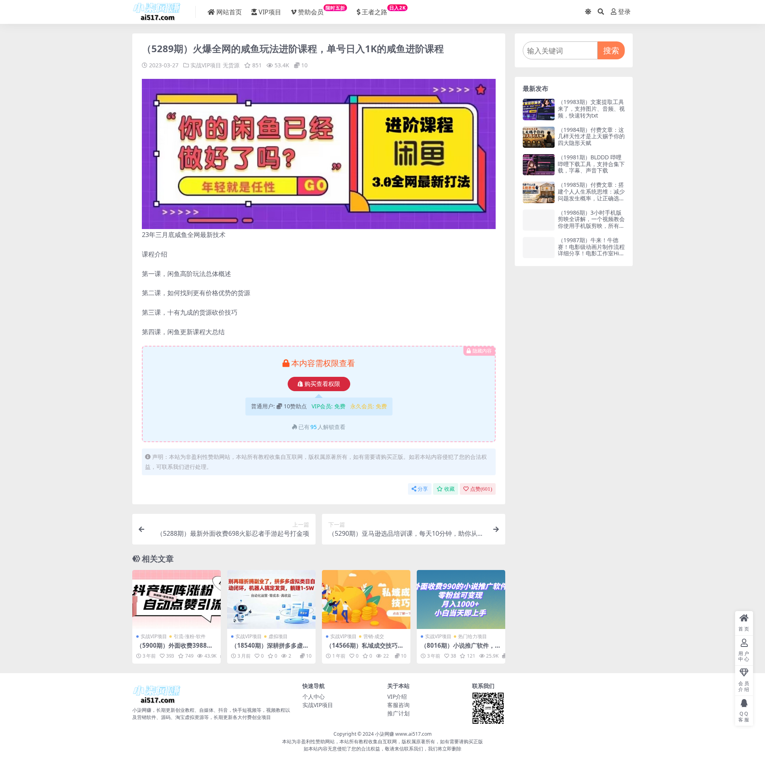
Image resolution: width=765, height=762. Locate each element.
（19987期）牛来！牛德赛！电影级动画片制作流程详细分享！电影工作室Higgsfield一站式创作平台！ (591, 250)
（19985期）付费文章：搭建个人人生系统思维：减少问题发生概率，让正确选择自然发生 (591, 194)
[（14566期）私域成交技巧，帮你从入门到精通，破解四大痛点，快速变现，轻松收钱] (366, 599)
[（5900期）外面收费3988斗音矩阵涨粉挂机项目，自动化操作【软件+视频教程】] (176, 599)
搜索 (611, 50)
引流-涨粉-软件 (190, 636)
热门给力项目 (472, 636)
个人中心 (313, 696)
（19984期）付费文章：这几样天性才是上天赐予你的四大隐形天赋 (591, 136)
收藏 (449, 489)
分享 (423, 489)
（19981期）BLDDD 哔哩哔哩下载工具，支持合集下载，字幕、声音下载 (591, 163)
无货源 (231, 65)
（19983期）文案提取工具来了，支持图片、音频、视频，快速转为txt (591, 108)
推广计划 (398, 713)
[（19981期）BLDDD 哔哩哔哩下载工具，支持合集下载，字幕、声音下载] (539, 164)
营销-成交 (373, 636)
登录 (624, 11)
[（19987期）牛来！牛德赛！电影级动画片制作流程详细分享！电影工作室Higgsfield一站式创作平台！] (539, 247)
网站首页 (229, 12)
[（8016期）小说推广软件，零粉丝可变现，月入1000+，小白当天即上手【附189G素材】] (461, 599)
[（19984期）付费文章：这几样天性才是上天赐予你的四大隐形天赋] (539, 137)
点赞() (481, 489)
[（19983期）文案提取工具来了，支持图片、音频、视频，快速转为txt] (539, 109)
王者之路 (384, 10)
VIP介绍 (397, 696)
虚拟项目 (278, 636)
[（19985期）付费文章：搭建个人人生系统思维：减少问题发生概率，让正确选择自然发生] (539, 192)
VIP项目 (270, 12)
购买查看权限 (322, 384)
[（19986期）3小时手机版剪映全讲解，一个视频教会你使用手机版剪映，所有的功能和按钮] (539, 220)
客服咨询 (398, 705)
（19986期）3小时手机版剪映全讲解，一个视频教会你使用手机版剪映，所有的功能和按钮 (591, 222)
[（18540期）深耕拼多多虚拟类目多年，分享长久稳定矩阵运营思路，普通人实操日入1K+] (271, 599)
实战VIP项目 (205, 65)
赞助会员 (321, 10)
